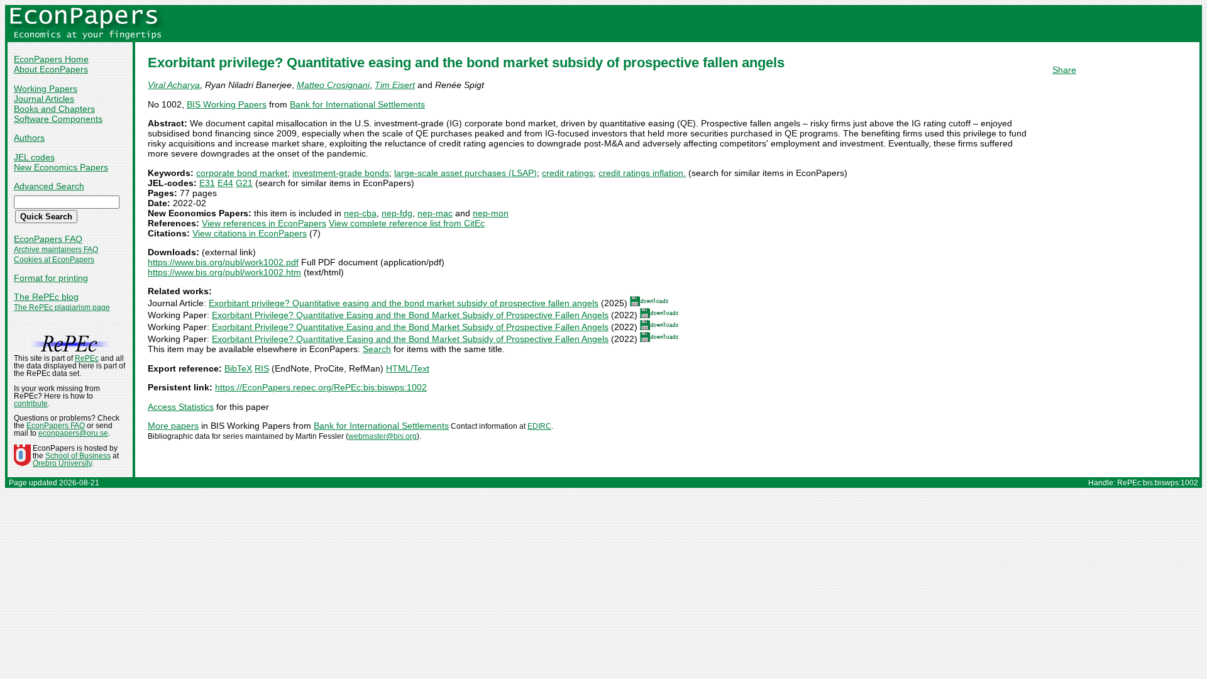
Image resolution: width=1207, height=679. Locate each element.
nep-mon (491, 213)
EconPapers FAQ (48, 239)
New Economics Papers (61, 167)
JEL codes (34, 157)
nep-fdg (397, 213)
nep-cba (360, 213)
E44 (225, 183)
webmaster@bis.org (382, 436)
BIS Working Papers (227, 104)
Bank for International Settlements (357, 104)
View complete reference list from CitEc (407, 223)
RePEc (87, 358)
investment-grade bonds (340, 173)
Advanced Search (49, 186)
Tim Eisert (395, 85)
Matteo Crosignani (333, 85)
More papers (173, 426)
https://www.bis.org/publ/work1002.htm (224, 272)
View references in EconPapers (264, 223)
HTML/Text (407, 368)
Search (377, 349)
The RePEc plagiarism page (62, 307)
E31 (207, 183)
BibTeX (238, 368)
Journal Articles (44, 99)
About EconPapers (51, 69)
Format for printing (51, 278)
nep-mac (435, 213)
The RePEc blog (46, 297)
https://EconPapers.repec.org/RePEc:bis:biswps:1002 (321, 387)
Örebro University (62, 463)
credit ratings (567, 173)
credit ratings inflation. (642, 173)
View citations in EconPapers (249, 233)
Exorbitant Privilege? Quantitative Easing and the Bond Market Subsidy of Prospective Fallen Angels (410, 315)
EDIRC (539, 426)
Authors (29, 138)
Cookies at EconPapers (54, 259)
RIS (262, 368)
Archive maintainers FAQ (56, 249)
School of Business (78, 456)
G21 (244, 183)
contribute (31, 403)
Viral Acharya (174, 85)
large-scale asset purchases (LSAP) (465, 173)
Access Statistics (181, 407)
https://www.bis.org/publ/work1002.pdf (223, 262)
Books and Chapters (54, 109)
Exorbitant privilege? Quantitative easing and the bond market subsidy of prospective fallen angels (403, 303)
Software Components (58, 119)
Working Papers (45, 89)
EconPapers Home (51, 59)
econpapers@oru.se (73, 433)
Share (1064, 70)
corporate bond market (241, 173)
